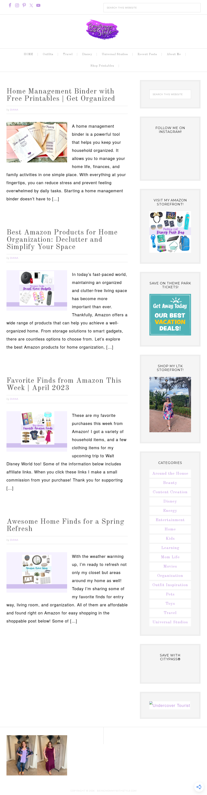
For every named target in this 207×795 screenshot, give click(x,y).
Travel (170, 613)
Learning (170, 548)
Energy (170, 511)
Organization (170, 576)
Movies (170, 567)
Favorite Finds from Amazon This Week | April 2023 (63, 384)
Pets (170, 594)
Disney (170, 502)
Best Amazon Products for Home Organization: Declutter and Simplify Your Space (62, 240)
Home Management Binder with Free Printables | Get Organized (60, 95)
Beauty (170, 483)
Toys (170, 604)
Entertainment (170, 520)
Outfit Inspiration (170, 585)
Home (170, 529)
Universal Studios (170, 622)
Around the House (170, 474)
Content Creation (170, 492)
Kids (170, 539)
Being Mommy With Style (103, 30)
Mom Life (170, 557)
